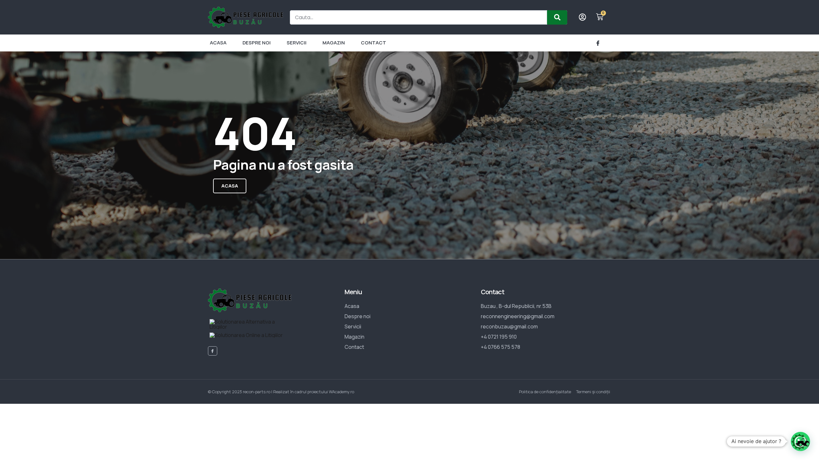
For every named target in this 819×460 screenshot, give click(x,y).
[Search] (557, 17)
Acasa (218, 42)
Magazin (333, 42)
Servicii (296, 42)
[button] (800, 441)
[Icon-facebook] (597, 43)
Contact (373, 42)
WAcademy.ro (341, 392)
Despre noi (257, 42)
